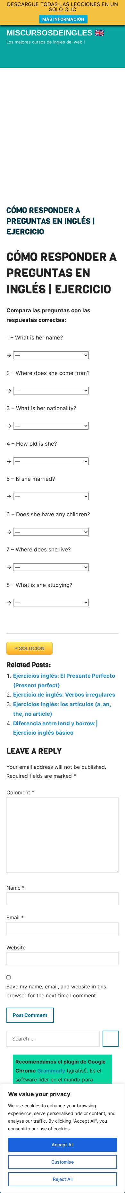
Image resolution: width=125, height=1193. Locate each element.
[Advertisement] (62, 133)
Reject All (62, 1179)
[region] (62, 1138)
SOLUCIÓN (32, 648)
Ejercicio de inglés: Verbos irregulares (64, 694)
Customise (62, 1162)
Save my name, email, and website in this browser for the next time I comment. (56, 991)
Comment (20, 792)
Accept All (62, 1144)
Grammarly (51, 1070)
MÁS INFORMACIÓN (63, 19)
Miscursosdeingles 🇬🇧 (55, 32)
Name (15, 888)
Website (16, 947)
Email (15, 917)
